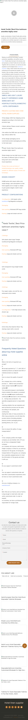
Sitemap (15, 717)
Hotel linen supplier (14, 703)
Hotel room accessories (16, 576)
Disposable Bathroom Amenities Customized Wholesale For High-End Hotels (12, 669)
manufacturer (5, 485)
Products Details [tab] (14, 54)
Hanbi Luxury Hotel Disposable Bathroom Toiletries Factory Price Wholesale (11, 645)
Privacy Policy (21, 717)
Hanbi (3, 61)
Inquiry (5, 47)
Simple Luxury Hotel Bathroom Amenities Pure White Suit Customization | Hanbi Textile (10, 622)
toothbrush (5, 201)
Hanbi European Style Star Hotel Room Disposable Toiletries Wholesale (13, 598)
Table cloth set (5, 576)
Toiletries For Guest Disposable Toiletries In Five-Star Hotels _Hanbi (14, 693)
